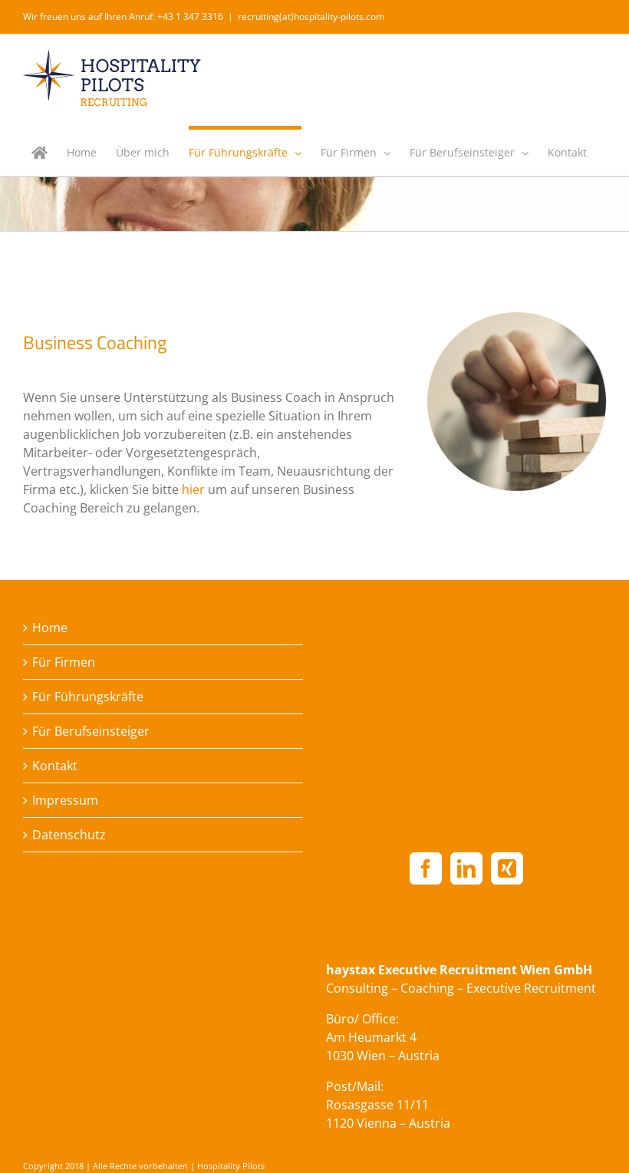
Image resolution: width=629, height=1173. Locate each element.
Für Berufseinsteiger (91, 731)
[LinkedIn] (466, 868)
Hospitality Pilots (231, 1165)
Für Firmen (63, 662)
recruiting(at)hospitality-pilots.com (311, 16)
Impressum (65, 800)
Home (50, 627)
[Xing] (507, 868)
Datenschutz (69, 834)
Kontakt (54, 765)
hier (193, 489)
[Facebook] (426, 868)
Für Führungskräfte (87, 696)
